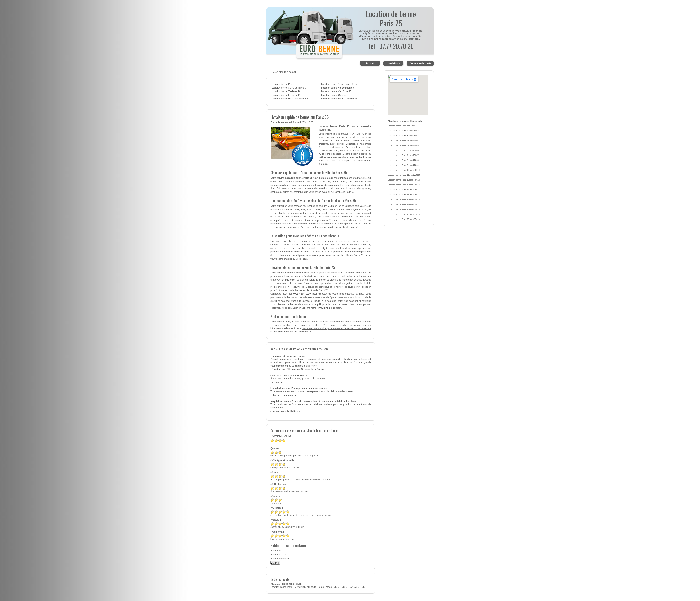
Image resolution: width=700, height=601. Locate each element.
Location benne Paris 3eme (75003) (403, 135)
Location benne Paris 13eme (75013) (404, 185)
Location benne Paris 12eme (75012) (404, 180)
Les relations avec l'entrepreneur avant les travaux (298, 388)
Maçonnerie (278, 382)
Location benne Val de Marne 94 (338, 88)
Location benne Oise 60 (333, 95)
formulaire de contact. (329, 307)
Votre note (275, 554)
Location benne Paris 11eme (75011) (404, 175)
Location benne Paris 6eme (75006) (403, 150)
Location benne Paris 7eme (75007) (403, 155)
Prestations (393, 63)
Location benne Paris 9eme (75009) (403, 165)
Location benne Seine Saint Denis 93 (340, 84)
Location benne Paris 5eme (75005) (403, 145)
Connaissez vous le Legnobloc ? (288, 375)
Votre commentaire (280, 558)
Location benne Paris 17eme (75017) (404, 204)
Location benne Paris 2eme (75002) (403, 131)
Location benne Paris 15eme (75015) (404, 194)
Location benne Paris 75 (284, 84)
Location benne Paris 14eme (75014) (404, 190)
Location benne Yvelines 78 (285, 91)
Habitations (294, 369)
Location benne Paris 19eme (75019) (404, 214)
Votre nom (275, 550)
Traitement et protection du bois (288, 356)
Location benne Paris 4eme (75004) (403, 140)
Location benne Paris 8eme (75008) (403, 160)
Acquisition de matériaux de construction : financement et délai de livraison (313, 401)
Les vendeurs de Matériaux (286, 411)
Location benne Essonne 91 (286, 95)
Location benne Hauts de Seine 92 (289, 98)
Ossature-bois (279, 369)
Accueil (370, 63)
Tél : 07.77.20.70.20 (391, 46)
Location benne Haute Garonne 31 (339, 98)
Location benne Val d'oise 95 (336, 91)
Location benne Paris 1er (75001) (402, 126)
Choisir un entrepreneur (284, 395)
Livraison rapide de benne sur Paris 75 (299, 117)
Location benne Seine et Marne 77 (289, 88)
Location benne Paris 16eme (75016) (404, 199)
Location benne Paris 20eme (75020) (404, 219)
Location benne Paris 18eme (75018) (404, 209)
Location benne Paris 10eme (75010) (404, 170)
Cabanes (321, 369)
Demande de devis (420, 63)
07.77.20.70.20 (302, 293)
